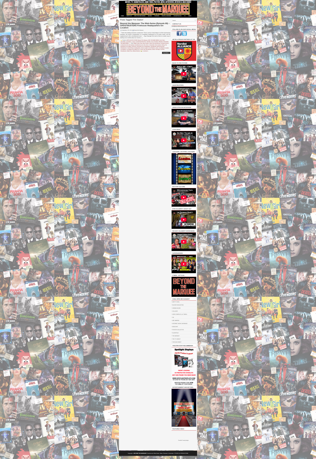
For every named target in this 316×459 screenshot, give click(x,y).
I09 (173, 317)
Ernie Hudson (158, 45)
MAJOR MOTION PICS (141, 41)
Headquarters (137, 48)
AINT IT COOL (175, 302)
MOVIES (150, 16)
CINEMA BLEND (176, 308)
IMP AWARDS (175, 320)
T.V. (185, 16)
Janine (156, 48)
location (167, 48)
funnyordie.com (140, 46)
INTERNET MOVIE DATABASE (179, 323)
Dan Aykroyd (131, 45)
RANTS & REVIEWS (166, 16)
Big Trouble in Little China (149, 43)
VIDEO (189, 16)
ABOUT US (129, 16)
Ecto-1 (147, 45)
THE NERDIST (176, 336)
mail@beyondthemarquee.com (179, 26)
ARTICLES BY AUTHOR (132, 40)
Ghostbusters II (123, 48)
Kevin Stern (162, 40)
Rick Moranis (149, 49)
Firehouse (134, 46)
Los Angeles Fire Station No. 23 (133, 49)
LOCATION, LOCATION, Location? (128, 41)
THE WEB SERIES (124, 43)
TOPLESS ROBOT (176, 342)
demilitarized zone (139, 45)
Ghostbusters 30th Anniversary (157, 46)
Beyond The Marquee (143, 40)
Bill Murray (157, 43)
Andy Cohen (140, 43)
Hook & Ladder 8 (145, 48)
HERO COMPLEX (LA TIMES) (179, 314)
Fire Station (128, 46)
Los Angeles (123, 49)
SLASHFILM (175, 333)
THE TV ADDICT (176, 339)
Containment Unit (124, 45)
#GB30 (135, 43)
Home (122, 16)
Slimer (153, 49)
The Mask (157, 49)
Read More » (166, 53)
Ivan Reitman (152, 48)
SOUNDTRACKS (177, 16)
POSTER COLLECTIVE (178, 329)
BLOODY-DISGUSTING (178, 305)
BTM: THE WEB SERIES (139, 16)
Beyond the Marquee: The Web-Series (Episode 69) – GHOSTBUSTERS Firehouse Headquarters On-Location (145, 25)
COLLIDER (175, 311)
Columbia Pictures (164, 43)
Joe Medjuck (162, 48)
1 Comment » (145, 51)
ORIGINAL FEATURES (163, 41)
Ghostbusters (147, 46)
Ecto (145, 45)
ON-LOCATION (154, 41)
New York (143, 49)
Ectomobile (152, 45)
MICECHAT (175, 326)
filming (163, 45)
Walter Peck (129, 51)
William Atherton (136, 51)
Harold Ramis (131, 48)
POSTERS (156, 16)
